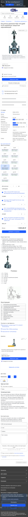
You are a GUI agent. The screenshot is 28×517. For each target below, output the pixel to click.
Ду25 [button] (23, 119)
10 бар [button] (14, 122)
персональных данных (18, 453)
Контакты (3, 2)
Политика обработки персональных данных (11, 485)
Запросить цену (14, 79)
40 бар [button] (24, 122)
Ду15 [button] (17, 119)
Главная (3, 21)
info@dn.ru (3, 6)
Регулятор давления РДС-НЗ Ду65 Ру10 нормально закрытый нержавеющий (13, 350)
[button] (20, 114)
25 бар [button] (21, 122)
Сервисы (3, 477)
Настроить (14, 508)
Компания (3, 481)
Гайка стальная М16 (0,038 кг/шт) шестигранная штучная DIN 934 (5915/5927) (14, 192)
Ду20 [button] (20, 119)
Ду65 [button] (14, 119)
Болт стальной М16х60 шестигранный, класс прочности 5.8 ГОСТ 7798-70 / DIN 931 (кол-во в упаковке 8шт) (15, 210)
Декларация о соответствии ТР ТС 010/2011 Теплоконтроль (12, 326)
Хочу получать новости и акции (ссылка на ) (13, 456)
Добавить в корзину (14, 231)
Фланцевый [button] (15, 124)
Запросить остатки (14, 367)
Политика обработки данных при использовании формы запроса (12, 459)
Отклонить (14, 502)
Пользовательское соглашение (8, 487)
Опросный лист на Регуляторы (9, 331)
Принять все (13, 505)
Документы (3, 490)
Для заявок (4, 474)
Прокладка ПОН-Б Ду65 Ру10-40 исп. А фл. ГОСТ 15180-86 (14, 200)
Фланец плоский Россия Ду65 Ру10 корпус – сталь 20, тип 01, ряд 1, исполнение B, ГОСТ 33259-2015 (14, 219)
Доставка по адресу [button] (8, 386)
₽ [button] (9, 65)
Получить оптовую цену (14, 83)
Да (9, 4)
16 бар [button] (17, 122)
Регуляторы (8, 21)
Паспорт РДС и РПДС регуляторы (10, 329)
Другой (18, 4)
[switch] (2, 386)
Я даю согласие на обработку (12, 453)
